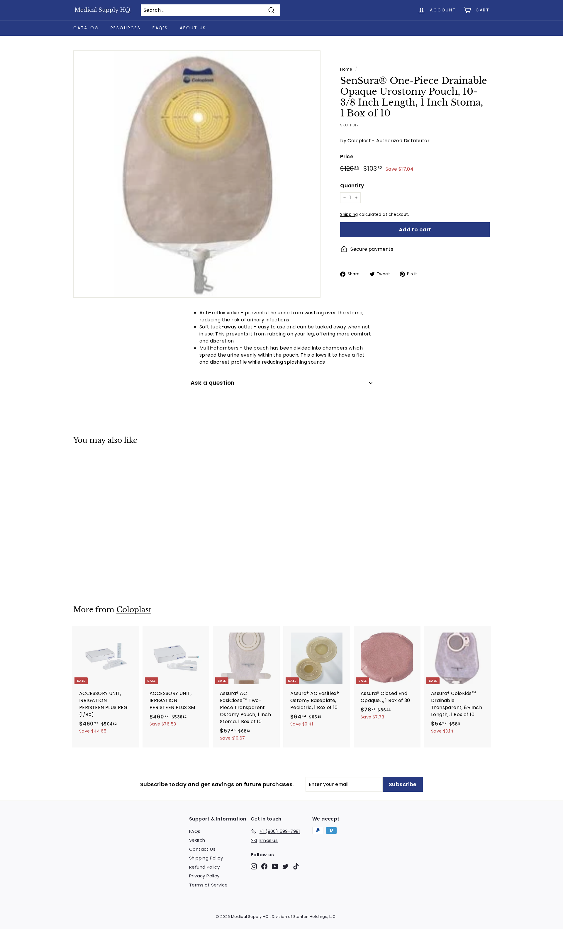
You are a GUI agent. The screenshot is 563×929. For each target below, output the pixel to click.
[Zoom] (197, 174)
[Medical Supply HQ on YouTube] (275, 866)
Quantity (352, 185)
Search (197, 840)
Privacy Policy (204, 876)
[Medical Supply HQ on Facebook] (264, 866)
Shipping (349, 214)
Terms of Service (208, 885)
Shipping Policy (206, 858)
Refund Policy (204, 867)
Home (346, 69)
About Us (193, 28)
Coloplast (133, 609)
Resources (126, 28)
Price (346, 156)
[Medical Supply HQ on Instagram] (254, 866)
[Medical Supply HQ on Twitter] (285, 866)
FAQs (195, 831)
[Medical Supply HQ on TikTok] (296, 866)
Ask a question (213, 383)
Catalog (86, 28)
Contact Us (202, 849)
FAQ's (160, 28)
